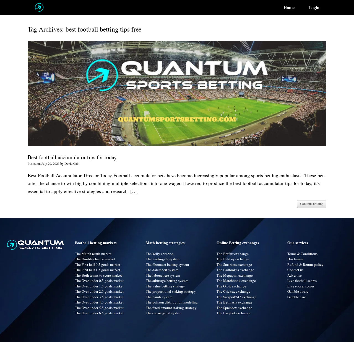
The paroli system (159, 296)
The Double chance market (95, 258)
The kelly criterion (160, 253)
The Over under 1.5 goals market (99, 286)
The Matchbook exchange (236, 280)
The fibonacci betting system (167, 264)
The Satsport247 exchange (236, 296)
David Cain (71, 163)
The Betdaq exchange (233, 258)
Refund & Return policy (305, 264)
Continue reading (311, 204)
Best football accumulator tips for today (72, 157)
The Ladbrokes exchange (235, 269)
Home (289, 7)
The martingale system (162, 258)
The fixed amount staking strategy (171, 307)
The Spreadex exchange (234, 307)
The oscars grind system (163, 312)
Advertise (294, 275)
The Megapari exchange (235, 275)
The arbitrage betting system (167, 280)
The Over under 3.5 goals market (99, 296)
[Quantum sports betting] (39, 7)
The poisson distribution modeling (172, 302)
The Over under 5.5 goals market (99, 307)
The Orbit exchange (231, 286)
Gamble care (296, 296)
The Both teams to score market (98, 275)
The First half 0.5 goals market (97, 264)
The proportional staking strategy (171, 291)
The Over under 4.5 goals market (99, 302)
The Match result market (93, 253)
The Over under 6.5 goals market (99, 312)
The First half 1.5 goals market (97, 269)
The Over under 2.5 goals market (99, 291)
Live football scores (302, 280)
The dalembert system (162, 269)
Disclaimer (295, 258)
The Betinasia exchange (235, 302)
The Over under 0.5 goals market (99, 280)
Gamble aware (297, 291)
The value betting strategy (165, 286)
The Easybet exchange (233, 312)
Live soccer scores (300, 286)
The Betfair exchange (233, 253)
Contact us (295, 269)
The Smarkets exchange (234, 264)
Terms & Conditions (302, 253)
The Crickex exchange (233, 291)
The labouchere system (163, 275)
